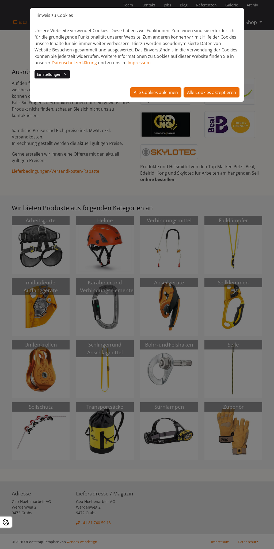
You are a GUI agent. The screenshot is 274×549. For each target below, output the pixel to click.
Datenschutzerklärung (74, 63)
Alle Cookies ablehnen (156, 92)
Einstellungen (49, 74)
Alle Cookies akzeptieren (211, 92)
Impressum (139, 63)
